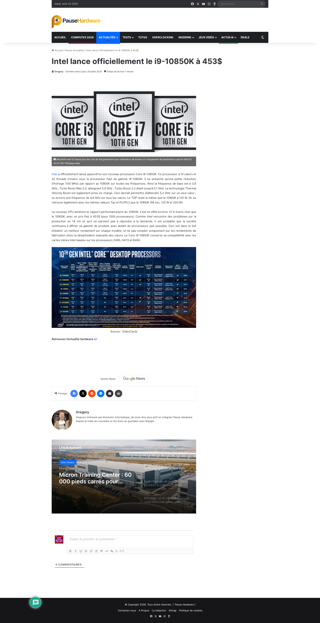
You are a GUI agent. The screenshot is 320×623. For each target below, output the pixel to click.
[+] (122, 550)
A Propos (144, 610)
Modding (185, 37)
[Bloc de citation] (101, 551)
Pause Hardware (184, 604)
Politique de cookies (190, 610)
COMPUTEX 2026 (82, 37)
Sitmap (172, 610)
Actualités (107, 37)
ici (95, 339)
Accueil (60, 37)
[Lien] (111, 551)
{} (116, 550)
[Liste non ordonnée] (96, 551)
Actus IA (227, 37)
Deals (245, 37)
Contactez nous (127, 610)
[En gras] (70, 551)
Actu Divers (67, 462)
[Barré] (86, 551)
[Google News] (134, 379)
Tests (127, 37)
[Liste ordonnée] (91, 551)
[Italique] (75, 551)
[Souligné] (80, 551)
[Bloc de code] (106, 551)
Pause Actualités (74, 50)
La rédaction (159, 610)
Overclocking (162, 37)
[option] (124, 477)
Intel (54, 174)
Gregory (58, 71)
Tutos (142, 37)
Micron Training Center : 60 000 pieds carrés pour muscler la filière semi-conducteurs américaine (95, 478)
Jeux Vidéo (206, 37)
